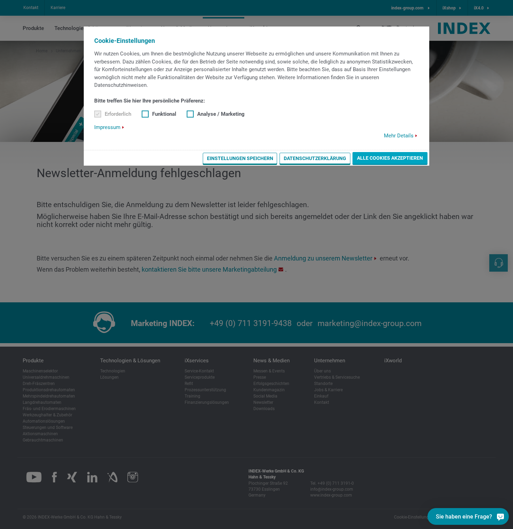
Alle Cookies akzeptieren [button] (390, 158)
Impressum (107, 127)
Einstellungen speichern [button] (240, 158)
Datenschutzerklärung (315, 158)
